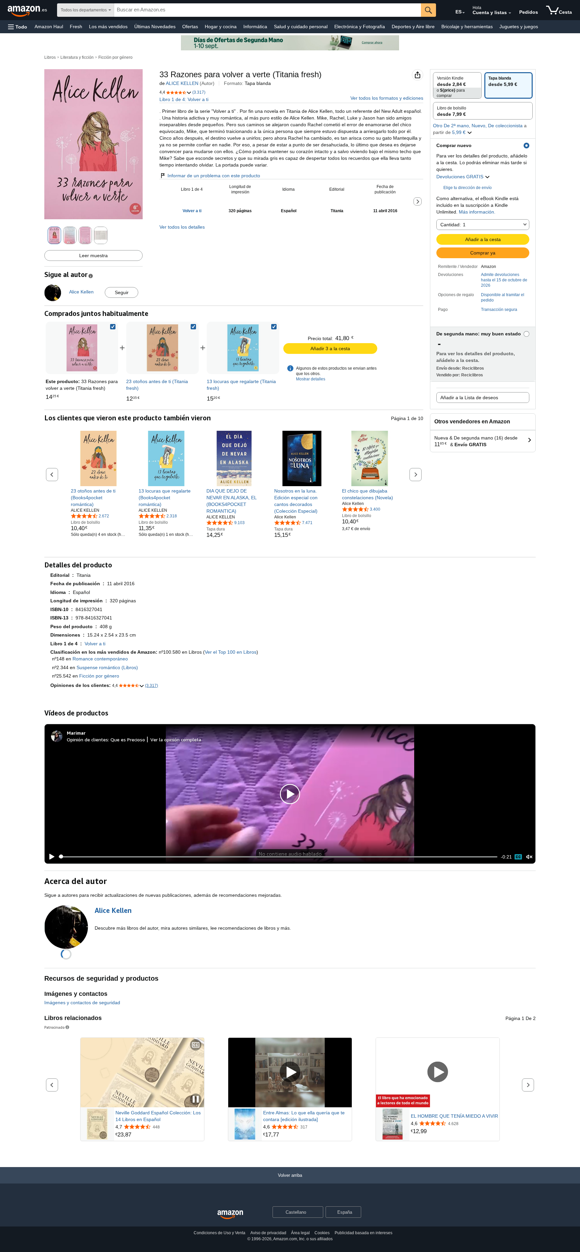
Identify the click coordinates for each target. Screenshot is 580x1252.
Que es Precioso (127, 739)
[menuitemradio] (518, 857)
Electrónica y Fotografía (359, 26)
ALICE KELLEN (182, 83)
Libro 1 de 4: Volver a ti (183, 99)
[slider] (278, 856)
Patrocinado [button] (54, 1027)
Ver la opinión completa (175, 739)
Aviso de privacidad (268, 1233)
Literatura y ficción (77, 57)
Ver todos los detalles (182, 227)
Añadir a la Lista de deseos (469, 397)
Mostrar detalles (310, 379)
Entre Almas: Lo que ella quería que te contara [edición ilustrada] (304, 1116)
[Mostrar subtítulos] (195, 1045)
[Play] (50, 857)
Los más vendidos (108, 26)
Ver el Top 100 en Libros (230, 652)
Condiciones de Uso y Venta (219, 1233)
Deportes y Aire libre (413, 26)
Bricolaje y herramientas (467, 26)
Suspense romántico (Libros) (107, 667)
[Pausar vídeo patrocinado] (195, 1100)
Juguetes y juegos (518, 26)
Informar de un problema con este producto (213, 175)
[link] (162, 347)
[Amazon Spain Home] (230, 1215)
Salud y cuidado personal (301, 26)
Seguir (122, 292)
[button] (17, 26)
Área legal (300, 1233)
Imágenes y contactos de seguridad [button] (82, 1002)
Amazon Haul (49, 26)
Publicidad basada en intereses (363, 1233)
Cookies (322, 1233)
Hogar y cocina (221, 26)
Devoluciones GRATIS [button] (460, 176)
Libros (50, 57)
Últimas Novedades (155, 26)
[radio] (457, 85)
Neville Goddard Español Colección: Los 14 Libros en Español (158, 1116)
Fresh (76, 26)
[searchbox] (267, 10)
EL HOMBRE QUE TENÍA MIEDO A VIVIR (454, 1116)
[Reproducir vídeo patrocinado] (290, 1072)
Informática (255, 26)
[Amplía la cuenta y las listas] (510, 13)
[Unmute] (529, 857)
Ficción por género (115, 57)
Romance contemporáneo (100, 658)
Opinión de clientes (87, 739)
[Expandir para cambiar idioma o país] (463, 12)
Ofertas (190, 26)
